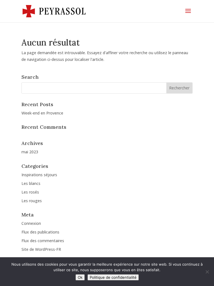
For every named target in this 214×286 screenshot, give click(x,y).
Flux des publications (40, 232)
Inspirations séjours (39, 174)
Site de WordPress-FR (41, 249)
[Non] (207, 272)
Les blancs (30, 183)
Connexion (31, 223)
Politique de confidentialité (113, 277)
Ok (80, 277)
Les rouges (31, 200)
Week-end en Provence (42, 113)
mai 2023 (29, 151)
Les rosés (30, 192)
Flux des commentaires (42, 240)
